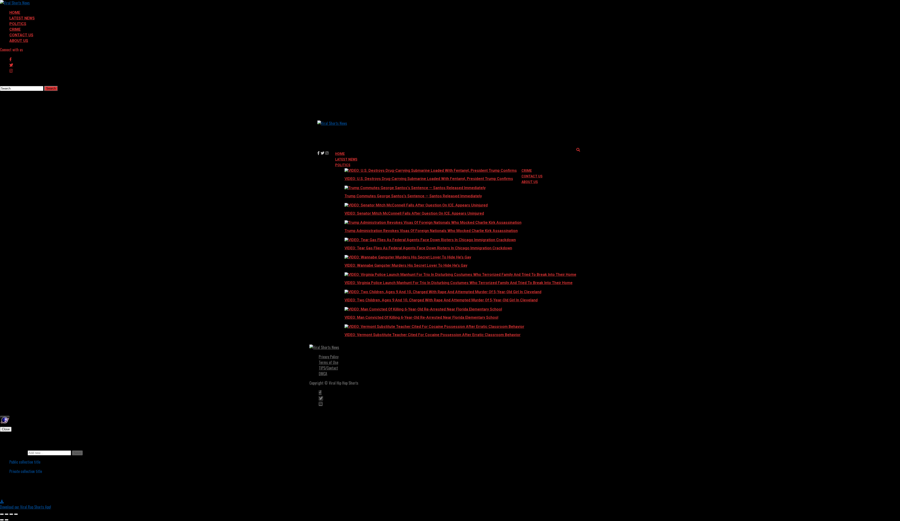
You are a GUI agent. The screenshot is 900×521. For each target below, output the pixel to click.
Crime (15, 29)
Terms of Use (328, 362)
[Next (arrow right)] (6, 520)
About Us (18, 40)
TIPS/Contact (328, 368)
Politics (17, 24)
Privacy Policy (328, 357)
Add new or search (14, 452)
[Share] (6, 514)
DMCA (323, 373)
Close (6, 429)
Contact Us (21, 35)
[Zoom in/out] (16, 514)
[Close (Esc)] (2, 514)
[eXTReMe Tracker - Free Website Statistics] (5, 423)
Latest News (22, 18)
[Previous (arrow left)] (2, 520)
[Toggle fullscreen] (11, 514)
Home (14, 12)
